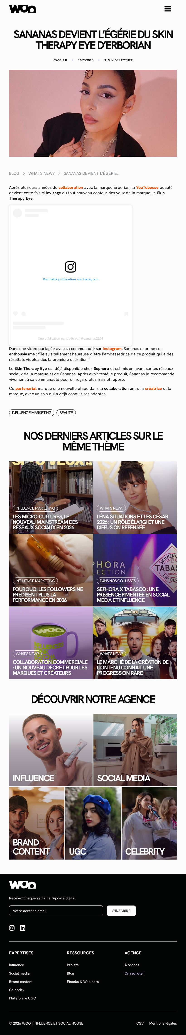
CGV (140, 1023)
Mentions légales (163, 1023)
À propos (132, 965)
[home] (22, 9)
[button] (168, 9)
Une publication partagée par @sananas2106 (70, 338)
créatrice (154, 388)
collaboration (71, 187)
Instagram (112, 348)
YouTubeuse (147, 187)
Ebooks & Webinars (83, 981)
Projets (73, 965)
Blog (70, 973)
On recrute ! (134, 973)
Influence (16, 965)
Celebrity (16, 989)
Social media (19, 973)
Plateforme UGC (22, 998)
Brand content (21, 981)
